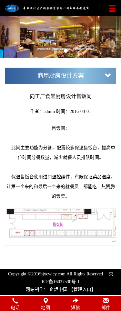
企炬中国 (58, 289)
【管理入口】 (82, 289)
